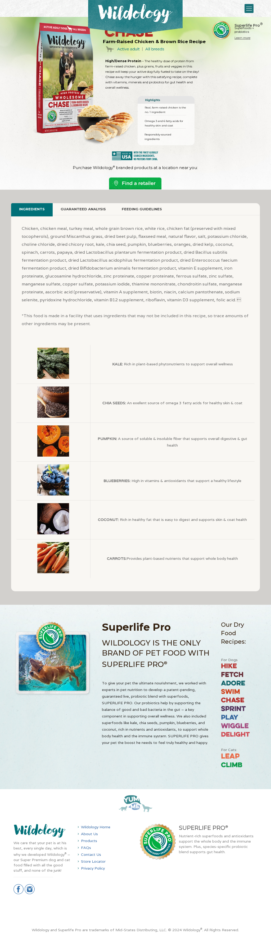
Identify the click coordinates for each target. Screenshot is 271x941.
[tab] (32, 209)
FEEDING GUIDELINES (142, 209)
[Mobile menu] (249, 8)
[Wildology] (135, 17)
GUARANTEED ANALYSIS (83, 209)
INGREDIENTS (32, 209)
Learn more (242, 38)
